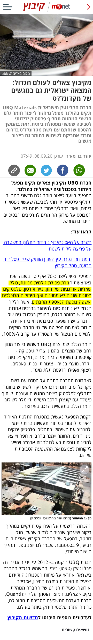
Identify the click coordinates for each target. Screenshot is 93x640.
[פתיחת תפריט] (7, 7)
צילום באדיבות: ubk (16, 73)
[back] (88, 7)
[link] (63, 170)
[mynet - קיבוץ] (46, 11)
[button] (47, 488)
